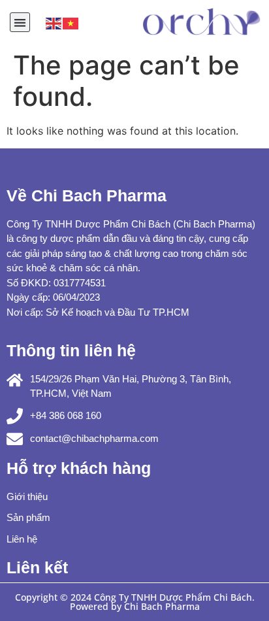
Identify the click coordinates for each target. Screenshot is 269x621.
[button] (20, 22)
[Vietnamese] (71, 22)
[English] (54, 22)
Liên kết (37, 567)
